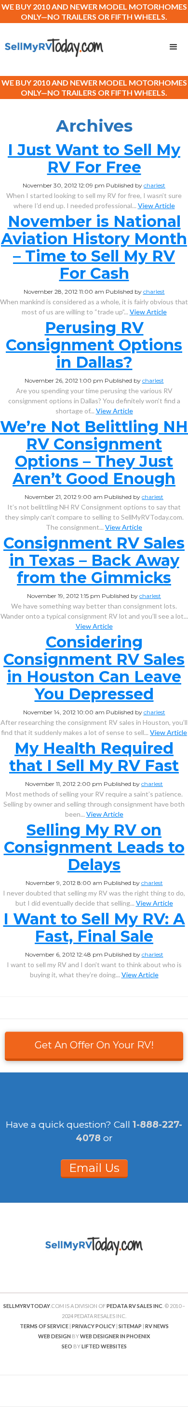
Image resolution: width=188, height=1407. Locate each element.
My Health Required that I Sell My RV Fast (94, 757)
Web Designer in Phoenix (115, 1336)
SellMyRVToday (26, 1306)
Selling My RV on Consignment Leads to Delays (94, 847)
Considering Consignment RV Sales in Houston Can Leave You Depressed (94, 668)
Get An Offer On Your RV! (94, 1045)
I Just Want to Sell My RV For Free (94, 158)
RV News (157, 1326)
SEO (67, 1346)
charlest (154, 185)
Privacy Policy (93, 1326)
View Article (156, 205)
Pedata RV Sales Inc (134, 1306)
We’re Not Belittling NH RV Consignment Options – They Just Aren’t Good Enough (94, 452)
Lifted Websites (104, 1346)
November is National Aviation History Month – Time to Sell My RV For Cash (94, 247)
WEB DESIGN (54, 1336)
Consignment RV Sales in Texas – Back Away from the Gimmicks (94, 560)
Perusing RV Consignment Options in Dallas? (94, 345)
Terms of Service (44, 1326)
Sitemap (130, 1326)
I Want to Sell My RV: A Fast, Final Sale (94, 927)
